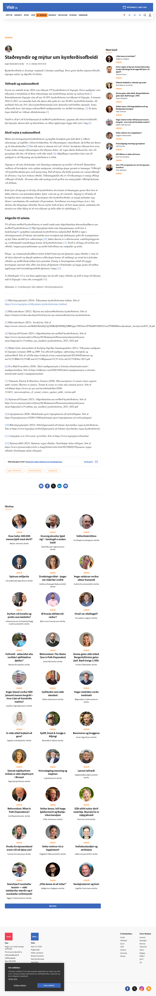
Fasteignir (143, 941)
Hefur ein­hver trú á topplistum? (129, 133)
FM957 (142, 956)
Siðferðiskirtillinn (86, 536)
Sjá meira (52, 906)
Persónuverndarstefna (13, 952)
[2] (86, 108)
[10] (45, 239)
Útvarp (122, 956)
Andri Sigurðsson (121, 170)
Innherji (143, 938)
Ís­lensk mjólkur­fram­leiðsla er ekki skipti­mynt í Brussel (19, 774)
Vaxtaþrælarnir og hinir (86, 884)
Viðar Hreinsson (121, 111)
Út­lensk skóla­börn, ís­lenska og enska (131, 83)
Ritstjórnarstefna (37, 956)
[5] (27, 146)
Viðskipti (123, 941)
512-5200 (38, 947)
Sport (122, 944)
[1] (90, 93)
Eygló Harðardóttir (14, 471)
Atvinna (142, 944)
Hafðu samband (37, 953)
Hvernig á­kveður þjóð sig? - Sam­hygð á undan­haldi (52, 539)
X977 (142, 959)
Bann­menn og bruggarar (86, 733)
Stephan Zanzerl (121, 74)
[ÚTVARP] (140, 15)
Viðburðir (143, 947)
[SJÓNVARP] (135, 15)
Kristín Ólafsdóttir (121, 98)
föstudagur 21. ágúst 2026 (136, 7)
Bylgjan (142, 953)
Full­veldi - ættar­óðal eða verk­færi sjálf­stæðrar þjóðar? (19, 657)
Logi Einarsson (120, 146)
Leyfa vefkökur (49, 985)
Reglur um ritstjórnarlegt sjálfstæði (14, 948)
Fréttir (122, 938)
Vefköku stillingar (20, 985)
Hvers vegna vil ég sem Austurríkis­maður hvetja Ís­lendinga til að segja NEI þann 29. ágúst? (133, 69)
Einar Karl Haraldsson (122, 157)
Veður (142, 950)
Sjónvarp (123, 953)
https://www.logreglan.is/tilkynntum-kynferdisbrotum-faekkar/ (36, 304)
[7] (78, 208)
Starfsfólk (34, 962)
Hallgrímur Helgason (122, 59)
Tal (141, 963)
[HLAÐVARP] (129, 15)
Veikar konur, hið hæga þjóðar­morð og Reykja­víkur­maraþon (53, 812)
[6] (54, 153)
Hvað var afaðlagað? (86, 614)
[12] (59, 268)
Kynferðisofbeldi (34, 471)
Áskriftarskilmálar (37, 959)
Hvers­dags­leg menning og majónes (130, 144)
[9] (17, 231)
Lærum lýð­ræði (86, 771)
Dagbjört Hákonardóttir (123, 135)
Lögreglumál (53, 471)
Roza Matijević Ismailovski (124, 85)
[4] (89, 123)
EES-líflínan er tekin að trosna (128, 154)
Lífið (122, 947)
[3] (47, 112)
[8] (30, 228)
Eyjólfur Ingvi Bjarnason (123, 125)
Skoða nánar (12, 979)
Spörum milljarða (19, 577)
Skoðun (123, 950)
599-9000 (12, 961)
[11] (65, 242)
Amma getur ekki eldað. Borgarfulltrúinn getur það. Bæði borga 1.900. (86, 657)
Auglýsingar (35, 950)
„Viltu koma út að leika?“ (52, 884)
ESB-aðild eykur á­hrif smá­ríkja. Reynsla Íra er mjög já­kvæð (86, 812)
